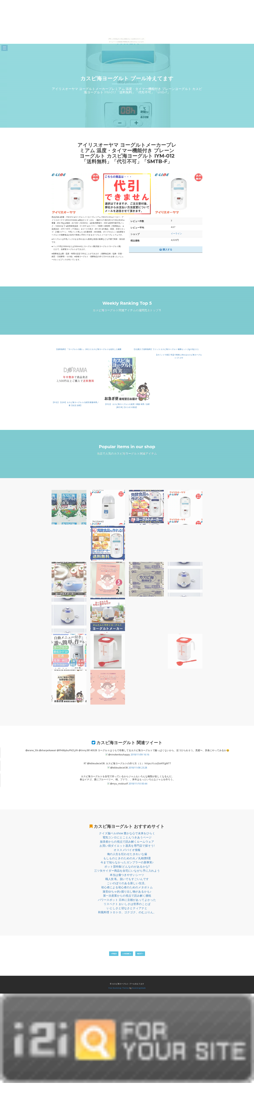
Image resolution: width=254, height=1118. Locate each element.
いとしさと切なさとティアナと (127, 908)
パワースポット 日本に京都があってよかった (127, 900)
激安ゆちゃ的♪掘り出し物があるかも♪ (127, 891)
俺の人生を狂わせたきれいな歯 (127, 854)
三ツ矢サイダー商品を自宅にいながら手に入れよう (127, 870)
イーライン (176, 233)
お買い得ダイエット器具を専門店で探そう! (127, 845)
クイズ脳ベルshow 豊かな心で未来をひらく (127, 833)
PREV (114, 953)
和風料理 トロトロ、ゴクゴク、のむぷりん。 (127, 912)
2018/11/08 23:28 (137, 767)
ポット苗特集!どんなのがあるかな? (127, 866)
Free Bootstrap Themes (118, 988)
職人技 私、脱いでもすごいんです (127, 879)
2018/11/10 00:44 (138, 783)
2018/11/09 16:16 (140, 754)
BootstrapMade (139, 988)
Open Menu (4, 48)
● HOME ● (127, 953)
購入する (167, 249)
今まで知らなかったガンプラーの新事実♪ (127, 862)
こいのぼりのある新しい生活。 (127, 883)
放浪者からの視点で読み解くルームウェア (127, 841)
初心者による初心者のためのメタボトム (127, 887)
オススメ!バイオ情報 (127, 850)
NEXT (140, 953)
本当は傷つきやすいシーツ (127, 875)
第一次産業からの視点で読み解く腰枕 (127, 895)
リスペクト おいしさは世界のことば (127, 904)
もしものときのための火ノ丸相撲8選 (127, 858)
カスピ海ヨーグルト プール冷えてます (127, 78)
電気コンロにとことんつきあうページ (127, 837)
